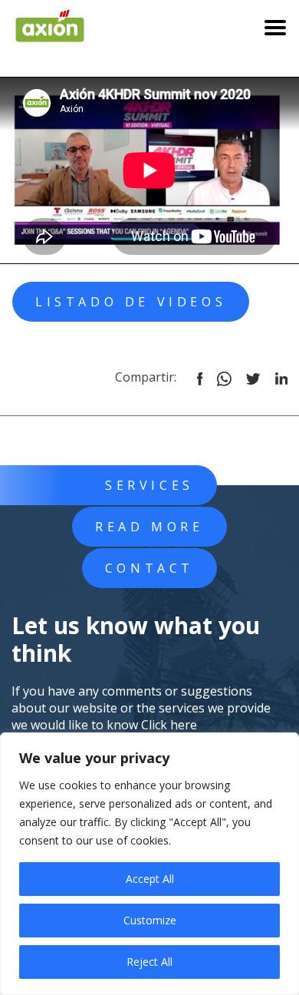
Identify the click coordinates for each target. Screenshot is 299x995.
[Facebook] (200, 377)
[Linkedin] (281, 377)
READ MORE (149, 526)
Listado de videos (130, 301)
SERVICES (149, 485)
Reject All (149, 961)
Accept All (150, 878)
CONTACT (149, 568)
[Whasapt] (224, 377)
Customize (149, 920)
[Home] (50, 21)
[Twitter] (253, 377)
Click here (169, 724)
